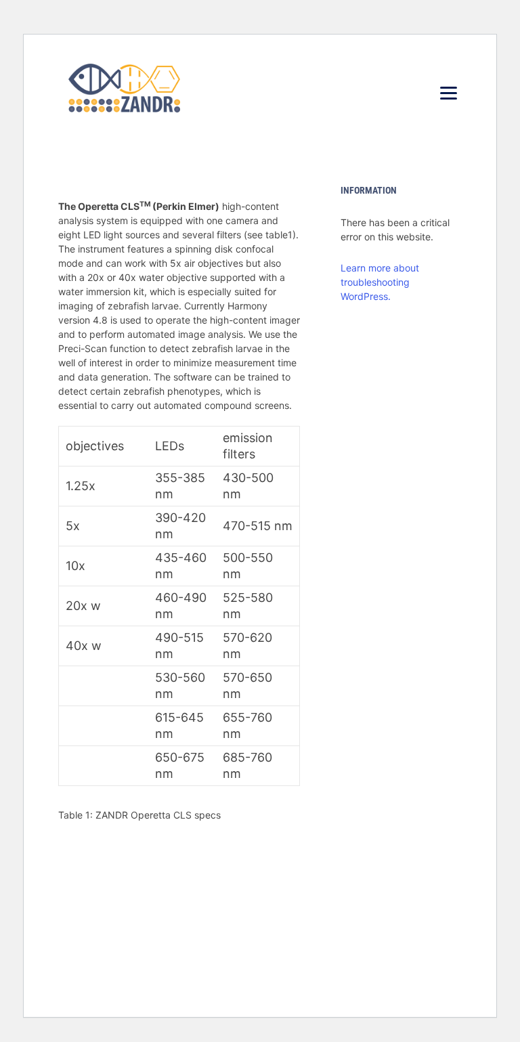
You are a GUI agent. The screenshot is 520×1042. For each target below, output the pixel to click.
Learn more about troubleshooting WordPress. (380, 282)
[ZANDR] (124, 91)
